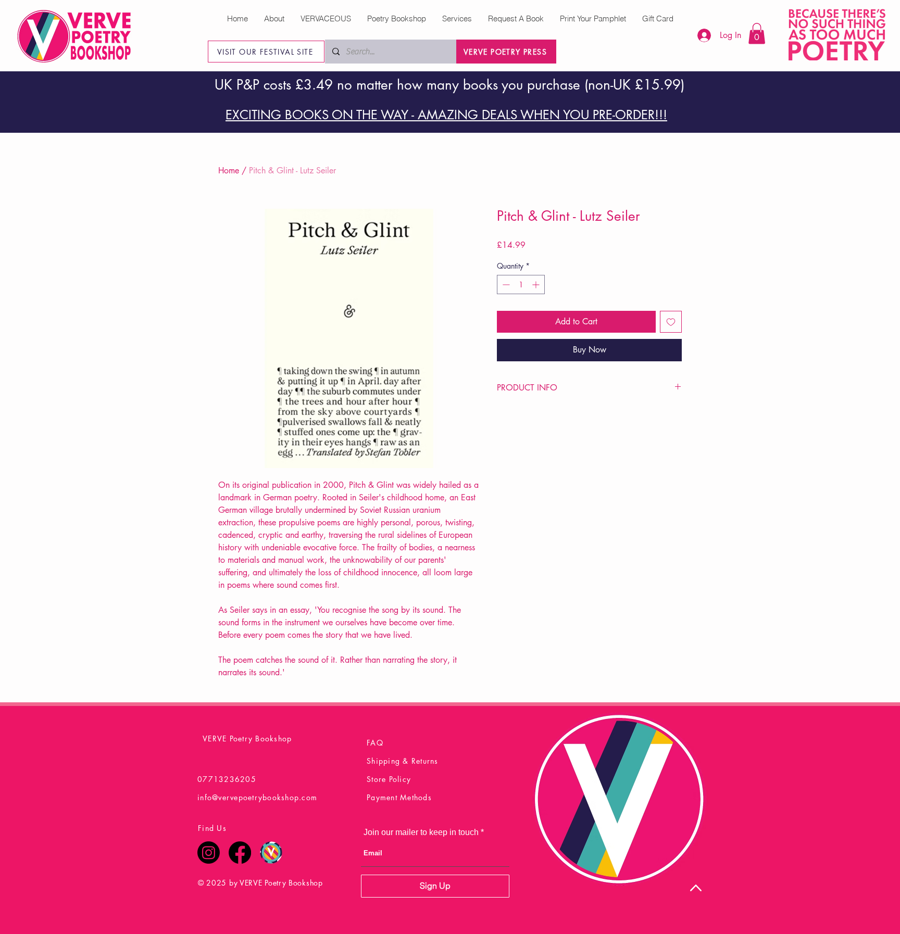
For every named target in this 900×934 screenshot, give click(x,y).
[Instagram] (208, 852)
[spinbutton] (520, 284)
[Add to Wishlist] (671, 322)
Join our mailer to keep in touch (421, 832)
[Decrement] (504, 284)
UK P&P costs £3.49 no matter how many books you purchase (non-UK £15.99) (449, 85)
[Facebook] (240, 852)
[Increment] (536, 284)
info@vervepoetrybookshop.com (257, 797)
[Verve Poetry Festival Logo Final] (271, 852)
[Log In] (699, 35)
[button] (757, 33)
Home (228, 170)
